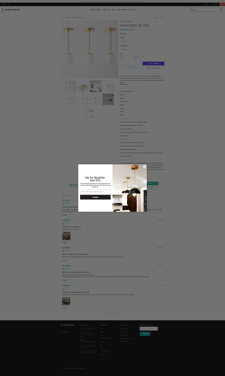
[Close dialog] (144, 166)
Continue (95, 197)
